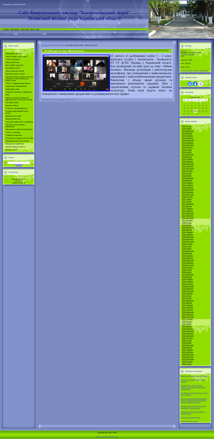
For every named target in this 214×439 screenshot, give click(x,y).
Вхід (37, 29)
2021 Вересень (188, 312)
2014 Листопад (188, 145)
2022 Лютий (186, 324)
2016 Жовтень (187, 192)
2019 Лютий (186, 249)
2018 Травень (187, 232)
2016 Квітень (187, 180)
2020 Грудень (187, 293)
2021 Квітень (187, 303)
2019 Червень (187, 258)
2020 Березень (188, 274)
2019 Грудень (187, 267)
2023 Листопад (188, 359)
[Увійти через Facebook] (195, 83)
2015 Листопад (188, 169)
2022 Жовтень (187, 333)
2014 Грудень (187, 147)
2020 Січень (187, 270)
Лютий (57, 45)
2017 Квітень (187, 206)
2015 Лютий (186, 152)
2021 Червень (187, 307)
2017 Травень (187, 209)
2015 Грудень (187, 171)
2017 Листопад (188, 218)
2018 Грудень (187, 244)
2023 (51, 45)
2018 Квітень (187, 230)
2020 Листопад (188, 291)
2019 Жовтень (187, 263)
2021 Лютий (186, 298)
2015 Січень (187, 150)
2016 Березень (188, 178)
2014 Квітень (187, 133)
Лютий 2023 (195, 97)
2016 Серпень (187, 187)
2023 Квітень (187, 347)
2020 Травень (187, 279)
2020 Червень (187, 282)
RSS (44, 34)
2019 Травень (187, 256)
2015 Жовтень (187, 166)
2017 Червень (187, 211)
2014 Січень (187, 126)
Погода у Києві (186, 71)
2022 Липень (187, 326)
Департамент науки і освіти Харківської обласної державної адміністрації (193, 387)
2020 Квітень (187, 277)
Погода (183, 51)
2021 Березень (188, 300)
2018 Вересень (188, 237)
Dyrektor (61, 99)
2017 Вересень (188, 213)
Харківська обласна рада (190, 417)
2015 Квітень (187, 157)
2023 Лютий (186, 343)
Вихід (33, 29)
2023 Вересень (188, 355)
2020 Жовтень (187, 289)
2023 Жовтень (187, 357)
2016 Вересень (188, 190)
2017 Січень (187, 199)
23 (63, 45)
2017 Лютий (186, 201)
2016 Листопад (188, 194)
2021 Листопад (188, 317)
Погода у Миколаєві (200, 71)
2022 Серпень (187, 329)
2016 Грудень (187, 197)
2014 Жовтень (187, 143)
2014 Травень (187, 136)
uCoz (116, 437)
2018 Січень (187, 223)
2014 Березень (188, 131)
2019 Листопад (188, 265)
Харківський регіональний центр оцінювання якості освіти (193, 407)
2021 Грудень (187, 319)
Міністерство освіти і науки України (194, 376)
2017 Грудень (187, 220)
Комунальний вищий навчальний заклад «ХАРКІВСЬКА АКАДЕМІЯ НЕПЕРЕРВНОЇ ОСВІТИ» (193, 400)
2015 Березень (188, 154)
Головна (6, 29)
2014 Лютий (186, 128)
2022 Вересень (188, 331)
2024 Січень (187, 364)
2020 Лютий (186, 272)
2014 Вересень (188, 140)
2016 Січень (187, 173)
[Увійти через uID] (190, 83)
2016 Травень (187, 183)
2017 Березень (188, 204)
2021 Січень (187, 296)
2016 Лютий (186, 176)
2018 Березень (188, 227)
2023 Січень (187, 340)
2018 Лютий (186, 225)
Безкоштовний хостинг (105, 437)
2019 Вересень (188, 260)
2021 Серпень (187, 310)
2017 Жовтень (187, 216)
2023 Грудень (187, 362)
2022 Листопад (188, 336)
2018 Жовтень (187, 239)
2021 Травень (187, 305)
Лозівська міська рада (189, 421)
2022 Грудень (187, 338)
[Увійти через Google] (200, 83)
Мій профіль (15, 29)
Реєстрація (25, 29)
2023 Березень (188, 345)
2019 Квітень (187, 253)
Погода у (187, 54)
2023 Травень (187, 350)
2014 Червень (187, 138)
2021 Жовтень (187, 314)
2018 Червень (187, 234)
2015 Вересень (188, 164)
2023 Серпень (187, 352)
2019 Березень (188, 251)
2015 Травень (187, 159)
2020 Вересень (188, 286)
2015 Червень (187, 161)
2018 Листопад (188, 241)
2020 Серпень (187, 284)
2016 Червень (187, 185)
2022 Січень (187, 322)
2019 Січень (187, 246)
